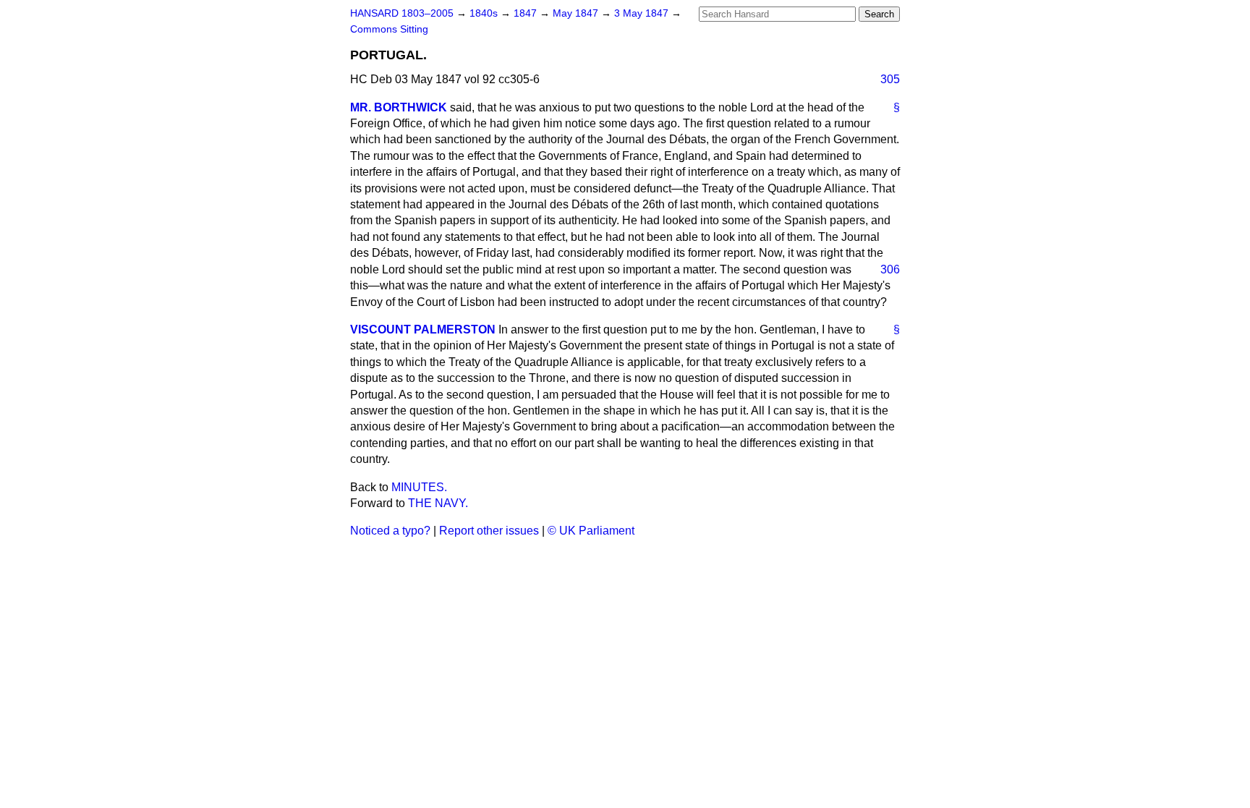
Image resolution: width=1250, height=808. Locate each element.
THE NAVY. (438, 503)
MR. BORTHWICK (398, 107)
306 (890, 269)
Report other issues (489, 530)
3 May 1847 (642, 13)
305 (890, 79)
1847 (527, 13)
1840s (485, 13)
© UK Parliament (591, 530)
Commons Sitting (389, 29)
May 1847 (577, 13)
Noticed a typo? (390, 530)
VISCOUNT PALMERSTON (423, 329)
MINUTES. (419, 487)
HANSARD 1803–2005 (402, 13)
